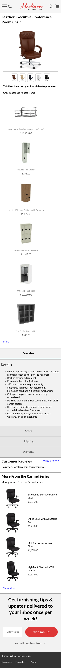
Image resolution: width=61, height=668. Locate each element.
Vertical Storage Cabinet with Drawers (26, 210)
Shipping (28, 441)
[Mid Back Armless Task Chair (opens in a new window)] (13, 557)
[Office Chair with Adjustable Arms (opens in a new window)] (13, 533)
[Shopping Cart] (57, 7)
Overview (28, 353)
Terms (33, 662)
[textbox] (12, 632)
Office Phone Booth (26, 291)
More (6, 342)
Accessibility (7, 662)
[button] (41, 632)
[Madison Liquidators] (31, 9)
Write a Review (51, 461)
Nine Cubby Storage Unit (26, 331)
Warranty (28, 451)
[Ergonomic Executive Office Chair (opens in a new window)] (13, 509)
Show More (9, 588)
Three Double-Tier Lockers (26, 250)
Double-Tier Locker (26, 170)
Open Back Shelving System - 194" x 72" (26, 129)
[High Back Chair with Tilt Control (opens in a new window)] (12, 582)
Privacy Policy (21, 662)
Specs (28, 431)
